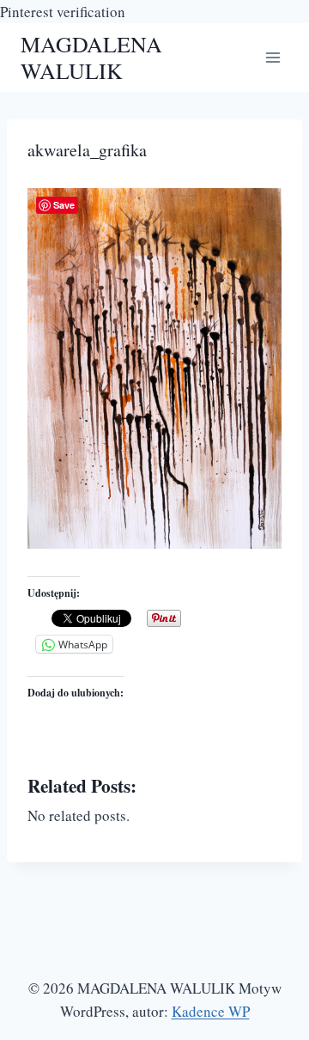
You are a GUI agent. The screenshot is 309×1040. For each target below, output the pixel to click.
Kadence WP (211, 1011)
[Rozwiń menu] (272, 58)
